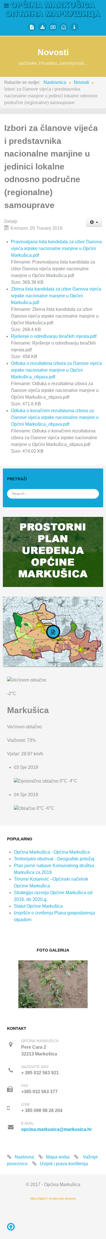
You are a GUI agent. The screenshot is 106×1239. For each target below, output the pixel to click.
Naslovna (24, 1157)
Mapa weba (58, 1157)
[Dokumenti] (42, 27)
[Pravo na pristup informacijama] (74, 27)
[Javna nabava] (63, 27)
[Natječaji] (32, 27)
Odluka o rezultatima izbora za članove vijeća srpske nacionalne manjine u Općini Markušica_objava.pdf (56, 370)
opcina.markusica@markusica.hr (56, 1129)
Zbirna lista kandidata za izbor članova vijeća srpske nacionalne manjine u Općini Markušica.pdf (56, 296)
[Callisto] (53, 8)
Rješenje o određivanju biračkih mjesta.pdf (53, 336)
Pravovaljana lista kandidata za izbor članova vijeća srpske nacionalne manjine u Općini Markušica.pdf (56, 248)
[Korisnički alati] (94, 222)
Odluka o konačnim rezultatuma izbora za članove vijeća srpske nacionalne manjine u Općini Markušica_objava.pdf (55, 417)
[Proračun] (53, 27)
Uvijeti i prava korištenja (64, 1163)
